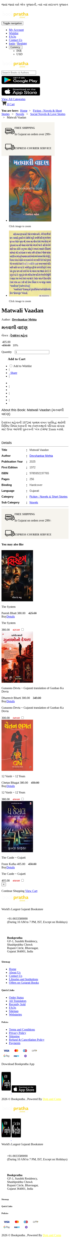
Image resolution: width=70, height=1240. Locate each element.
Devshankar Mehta (24, 319)
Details (11, 616)
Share (13, 372)
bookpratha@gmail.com (21, 930)
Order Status (16, 997)
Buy (4, 616)
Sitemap (13, 1011)
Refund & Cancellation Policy (26, 1039)
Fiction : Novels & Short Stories (48, 496)
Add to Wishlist (22, 366)
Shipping (14, 1036)
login (12, 43)
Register (22, 43)
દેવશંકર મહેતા (18, 335)
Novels (20, 114)
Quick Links (6, 1206)
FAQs (12, 36)
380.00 (21, 613)
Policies (4, 1213)
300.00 (26, 697)
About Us (15, 972)
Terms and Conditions (22, 1029)
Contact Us (15, 40)
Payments (14, 1043)
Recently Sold (17, 1004)
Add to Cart (15, 359)
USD (19, 54)
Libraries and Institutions (23, 979)
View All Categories (13, 99)
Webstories (15, 1014)
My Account (16, 29)
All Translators (17, 1001)
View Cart (31, 891)
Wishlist (13, 33)
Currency (15, 47)
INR (19, 50)
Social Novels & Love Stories (47, 114)
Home (23, 110)
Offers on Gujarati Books (24, 982)
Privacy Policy (17, 1033)
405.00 (21, 864)
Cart (11, 104)
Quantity (7, 352)
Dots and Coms (52, 1099)
